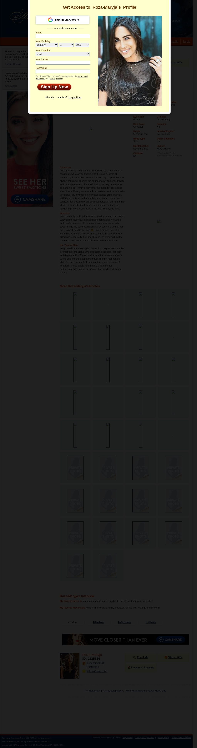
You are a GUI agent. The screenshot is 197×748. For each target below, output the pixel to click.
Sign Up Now (52, 86)
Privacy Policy (56, 78)
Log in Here (75, 97)
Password (41, 67)
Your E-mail (42, 59)
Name (39, 32)
